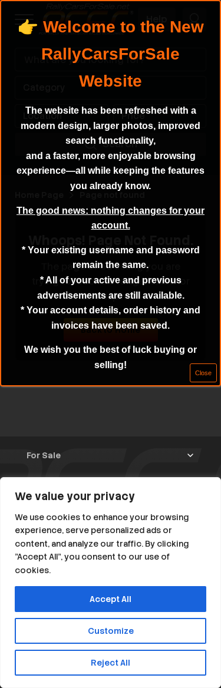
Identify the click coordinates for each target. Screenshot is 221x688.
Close (203, 372)
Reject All (110, 662)
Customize (111, 631)
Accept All (110, 599)
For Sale (44, 455)
